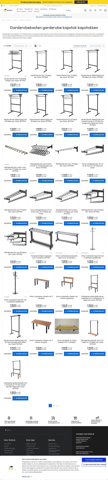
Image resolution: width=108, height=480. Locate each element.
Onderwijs (15, 20)
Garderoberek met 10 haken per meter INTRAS (41, 61)
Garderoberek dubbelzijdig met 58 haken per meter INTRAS (15, 105)
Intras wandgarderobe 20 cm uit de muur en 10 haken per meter (92, 150)
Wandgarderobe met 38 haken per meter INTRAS (15, 238)
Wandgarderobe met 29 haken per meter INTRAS (92, 196)
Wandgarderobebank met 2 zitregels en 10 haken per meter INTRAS (92, 326)
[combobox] (76, 10)
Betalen (6, 446)
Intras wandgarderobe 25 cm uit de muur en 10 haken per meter (41, 196)
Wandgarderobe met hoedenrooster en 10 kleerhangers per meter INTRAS (41, 150)
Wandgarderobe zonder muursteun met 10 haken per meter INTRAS (15, 150)
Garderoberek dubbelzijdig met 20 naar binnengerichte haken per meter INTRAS (15, 326)
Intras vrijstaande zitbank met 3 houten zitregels (41, 326)
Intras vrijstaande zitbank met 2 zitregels (41, 282)
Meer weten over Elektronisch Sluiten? (53, 5)
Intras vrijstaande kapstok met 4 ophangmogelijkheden (92, 238)
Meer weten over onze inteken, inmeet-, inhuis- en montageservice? (54, 17)
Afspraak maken (8, 450)
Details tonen (26, 476)
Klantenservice (52, 444)
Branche (9, 20)
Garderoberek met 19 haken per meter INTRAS (67, 61)
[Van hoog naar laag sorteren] (30, 46)
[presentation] (6, 61)
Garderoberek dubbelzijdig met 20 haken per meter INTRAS (41, 105)
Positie (22, 46)
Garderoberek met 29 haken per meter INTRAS (67, 105)
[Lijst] (40, 46)
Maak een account (31, 444)
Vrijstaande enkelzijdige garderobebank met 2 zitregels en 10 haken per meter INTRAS (92, 282)
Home (3, 20)
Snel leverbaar (30, 452)
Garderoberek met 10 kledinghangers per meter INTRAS (15, 61)
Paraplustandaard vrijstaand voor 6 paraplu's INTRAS (41, 238)
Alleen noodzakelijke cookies (94, 464)
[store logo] (8, 10)
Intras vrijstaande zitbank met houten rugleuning (67, 282)
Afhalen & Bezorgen (9, 448)
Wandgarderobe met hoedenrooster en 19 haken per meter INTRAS (67, 196)
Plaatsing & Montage (54, 446)
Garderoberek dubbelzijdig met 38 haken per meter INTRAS (92, 61)
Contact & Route (8, 452)
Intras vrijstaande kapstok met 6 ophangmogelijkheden (15, 282)
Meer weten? (81, 2)
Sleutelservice (52, 448)
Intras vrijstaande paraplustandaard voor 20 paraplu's (67, 238)
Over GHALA (7, 444)
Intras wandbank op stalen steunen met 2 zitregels (67, 326)
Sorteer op (17, 46)
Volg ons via (93, 5)
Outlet (28, 455)
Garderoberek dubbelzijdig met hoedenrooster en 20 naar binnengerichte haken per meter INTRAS (92, 105)
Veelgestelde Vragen (54, 454)
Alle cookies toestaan (94, 460)
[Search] (85, 10)
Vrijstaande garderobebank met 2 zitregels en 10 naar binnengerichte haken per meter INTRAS (15, 369)
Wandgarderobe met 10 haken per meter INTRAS (67, 150)
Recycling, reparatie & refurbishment (54, 451)
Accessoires (29, 450)
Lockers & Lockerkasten (32, 448)
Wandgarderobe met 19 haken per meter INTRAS (15, 196)
